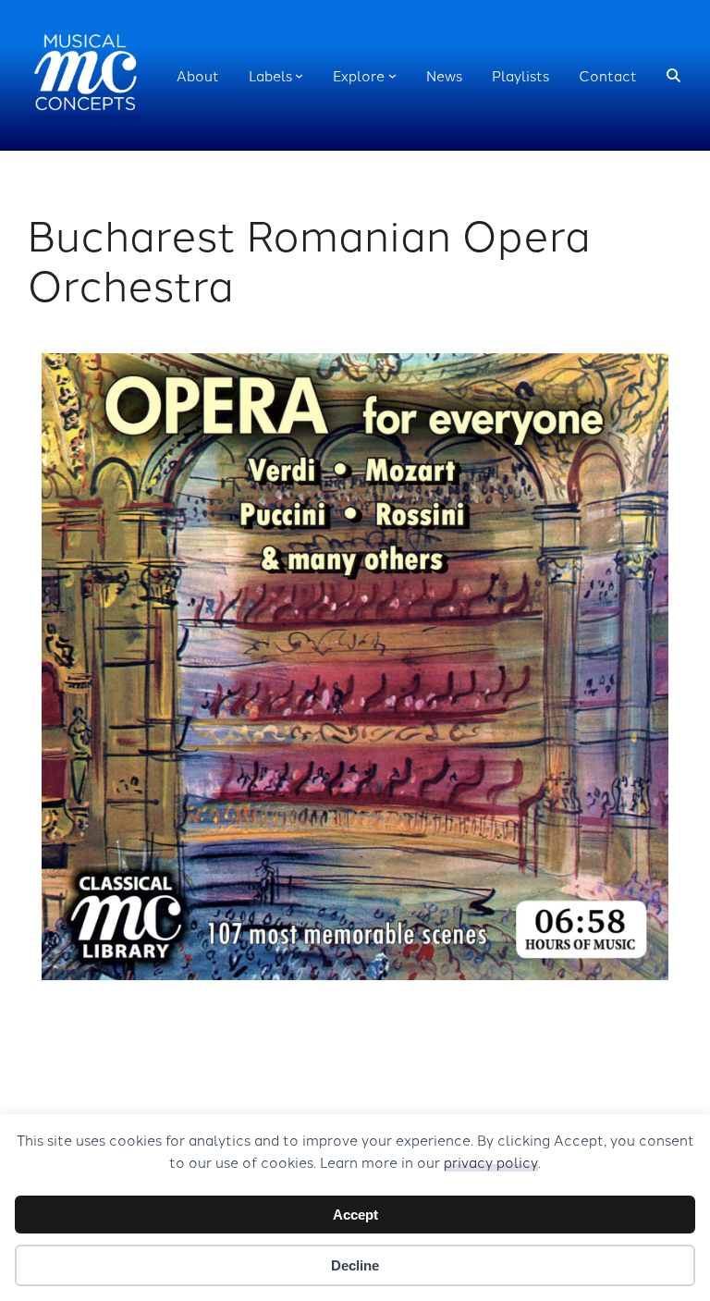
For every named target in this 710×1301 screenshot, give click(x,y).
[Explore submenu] (392, 75)
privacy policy (491, 1162)
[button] (673, 75)
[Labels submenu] (299, 75)
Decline (355, 1265)
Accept (355, 1214)
